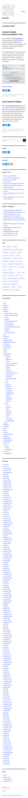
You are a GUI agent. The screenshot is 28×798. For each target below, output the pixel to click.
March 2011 (7, 697)
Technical (7, 355)
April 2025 (6, 478)
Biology (8, 384)
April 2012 (6, 672)
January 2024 (7, 499)
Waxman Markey (15, 290)
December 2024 (8, 486)
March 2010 (7, 720)
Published (9, 413)
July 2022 (6, 528)
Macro (8, 409)
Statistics (6, 436)
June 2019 (6, 564)
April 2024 (6, 495)
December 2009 (8, 725)
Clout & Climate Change (11, 315)
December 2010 (8, 702)
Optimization (10, 374)
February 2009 (7, 743)
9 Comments (13, 95)
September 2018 (8, 578)
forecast (5, 267)
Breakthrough (18, 249)
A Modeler (4, 94)
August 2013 (7, 643)
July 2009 (6, 733)
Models (5, 275)
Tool (17, 94)
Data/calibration (10, 365)
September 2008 (8, 752)
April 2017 (6, 606)
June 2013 (6, 647)
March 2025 (7, 480)
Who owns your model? (10, 179)
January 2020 (7, 553)
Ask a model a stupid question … (12, 177)
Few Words (7, 344)
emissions (19, 261)
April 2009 (6, 739)
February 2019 (7, 572)
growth (5, 269)
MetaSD (5, 18)
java (11, 130)
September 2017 (8, 601)
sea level (5, 281)
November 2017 (8, 597)
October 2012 (7, 660)
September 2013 (8, 641)
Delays (8, 367)
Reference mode (8, 434)
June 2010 (6, 714)
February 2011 (7, 699)
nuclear (17, 275)
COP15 (17, 255)
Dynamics (9, 388)
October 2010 (7, 706)
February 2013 (7, 654)
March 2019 (7, 570)
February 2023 (7, 518)
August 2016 (7, 618)
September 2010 (8, 708)
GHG (16, 267)
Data (5, 334)
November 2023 (8, 503)
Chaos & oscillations (12, 363)
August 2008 (7, 754)
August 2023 (7, 509)
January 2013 (7, 656)
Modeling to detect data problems (13, 185)
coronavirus (14, 258)
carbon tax (6, 255)
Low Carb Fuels (9, 323)
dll (8, 130)
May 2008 (6, 760)
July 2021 (6, 535)
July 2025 (6, 474)
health (10, 269)
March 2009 (7, 741)
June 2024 (6, 491)
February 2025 (7, 482)
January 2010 (7, 723)
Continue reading (7, 86)
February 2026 (7, 468)
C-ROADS (5, 252)
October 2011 (7, 683)
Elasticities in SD (12, 233)
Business (6, 309)
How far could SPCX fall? (10, 176)
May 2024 (6, 493)
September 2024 (8, 489)
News (5, 428)
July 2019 (6, 562)
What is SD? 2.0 (17, 227)
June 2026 (6, 466)
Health (8, 396)
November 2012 (8, 658)
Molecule (8, 411)
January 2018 (7, 593)
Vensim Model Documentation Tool (12, 33)
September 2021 (8, 534)
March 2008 (7, 764)
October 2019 (7, 558)
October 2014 (7, 620)
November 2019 (8, 557)
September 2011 (8, 685)
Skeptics (7, 330)
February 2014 (7, 631)
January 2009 (7, 745)
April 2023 (6, 516)
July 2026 (6, 464)
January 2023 (7, 520)
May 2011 (6, 693)
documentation (5, 95)
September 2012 (8, 662)
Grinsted (22, 267)
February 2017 (7, 610)
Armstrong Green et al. (11, 313)
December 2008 (8, 746)
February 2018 (7, 591)
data (20, 258)
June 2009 (6, 735)
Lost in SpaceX (8, 181)
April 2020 (6, 547)
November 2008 (8, 748)
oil (21, 275)
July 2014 (6, 624)
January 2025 (7, 484)
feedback (10, 264)
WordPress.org (8, 781)
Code (15, 129)
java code (4, 107)
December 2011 (7, 679)
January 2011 (7, 700)
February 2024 (7, 497)
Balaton (6, 305)
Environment (10, 394)
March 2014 (7, 629)
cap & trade (13, 252)
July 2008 (6, 756)
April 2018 (6, 587)
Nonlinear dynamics (11, 373)
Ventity (7, 447)
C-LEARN (20, 107)
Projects (6, 432)
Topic (6, 382)
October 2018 (7, 576)
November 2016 (8, 614)
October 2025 (7, 470)
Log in (5, 775)
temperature (14, 284)
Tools (5, 444)
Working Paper (10, 421)
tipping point (6, 287)
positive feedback (12, 278)
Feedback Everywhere (9, 342)
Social (8, 401)
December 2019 (8, 555)
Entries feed (7, 777)
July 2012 (6, 666)
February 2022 (7, 532)
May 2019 (6, 566)
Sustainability (7, 438)
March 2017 (7, 608)
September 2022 (8, 524)
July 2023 (6, 511)
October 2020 (7, 541)
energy (5, 264)
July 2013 (6, 645)
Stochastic (9, 376)
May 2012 (6, 670)
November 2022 (8, 522)
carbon (19, 252)
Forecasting (7, 348)
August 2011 (7, 687)
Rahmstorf (21, 278)
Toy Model (9, 419)
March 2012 (7, 674)
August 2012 (7, 664)
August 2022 (7, 526)
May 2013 (6, 649)
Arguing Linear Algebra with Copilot (14, 183)
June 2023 (6, 512)
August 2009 (7, 731)
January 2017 (7, 612)
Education (6, 336)
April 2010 (6, 718)
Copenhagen (6, 258)
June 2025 (6, 476)
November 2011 (8, 681)
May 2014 (6, 628)
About (9, 229)
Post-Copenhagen (10, 325)
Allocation (9, 359)
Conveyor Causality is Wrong (16, 218)
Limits (18, 272)
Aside (5, 304)
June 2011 (6, 691)
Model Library (7, 353)
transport (13, 287)
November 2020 (8, 539)
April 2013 (6, 651)
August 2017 (7, 603)
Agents (8, 357)
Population (9, 398)
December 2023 (8, 501)
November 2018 (8, 574)
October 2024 (7, 487)
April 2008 (6, 762)
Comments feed (8, 779)
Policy (4, 278)
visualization (6, 290)
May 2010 (6, 716)
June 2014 (6, 626)
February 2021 (7, 537)
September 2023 (8, 507)
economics (12, 261)
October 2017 (7, 599)
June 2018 (6, 583)
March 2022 (7, 530)
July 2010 (6, 712)
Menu (23, 11)
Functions (9, 371)
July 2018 (6, 582)
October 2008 (7, 750)
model (23, 272)
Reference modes (8, 187)
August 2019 (7, 560)
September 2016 (8, 616)
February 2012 (7, 676)
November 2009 (8, 727)
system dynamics (13, 281)
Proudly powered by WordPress (14, 795)
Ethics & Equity (8, 340)
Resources (9, 399)
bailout (9, 246)
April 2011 (6, 695)
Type (6, 403)
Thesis (8, 415)
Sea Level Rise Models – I (15, 216)
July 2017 (6, 605)
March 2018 (7, 589)
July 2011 (6, 689)
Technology (6, 284)
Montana (10, 275)
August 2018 (7, 580)
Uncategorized (8, 453)
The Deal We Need (10, 332)
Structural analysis (11, 378)
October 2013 (7, 639)
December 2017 (8, 595)
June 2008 (6, 758)
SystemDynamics (8, 440)
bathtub (15, 246)
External (19, 129)
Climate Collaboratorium (12, 105)
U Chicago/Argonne (17, 38)
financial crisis (18, 264)
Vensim (20, 94)
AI (4, 302)
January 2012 (7, 677)
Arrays (8, 361)
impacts (7, 319)
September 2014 (8, 622)
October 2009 (7, 729)
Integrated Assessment (9, 272)
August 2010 (7, 710)
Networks (6, 426)
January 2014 (7, 633)
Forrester (11, 267)
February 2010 (7, 722)
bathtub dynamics (8, 249)
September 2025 (8, 472)
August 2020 (7, 543)
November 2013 (8, 637)
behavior (6, 307)
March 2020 (7, 549)
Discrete (8, 369)
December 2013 (8, 635)
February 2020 (7, 551)
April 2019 (6, 568)
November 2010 (8, 704)
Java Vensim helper (11, 102)
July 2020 (6, 545)
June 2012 (6, 668)
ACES (4, 246)
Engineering (9, 392)
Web (23, 94)
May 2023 (6, 514)
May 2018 (6, 585)
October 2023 (7, 505)
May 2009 (6, 737)
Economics (9, 390)
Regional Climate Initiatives (12, 327)
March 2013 (7, 652)
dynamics (5, 261)
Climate (12, 255)
